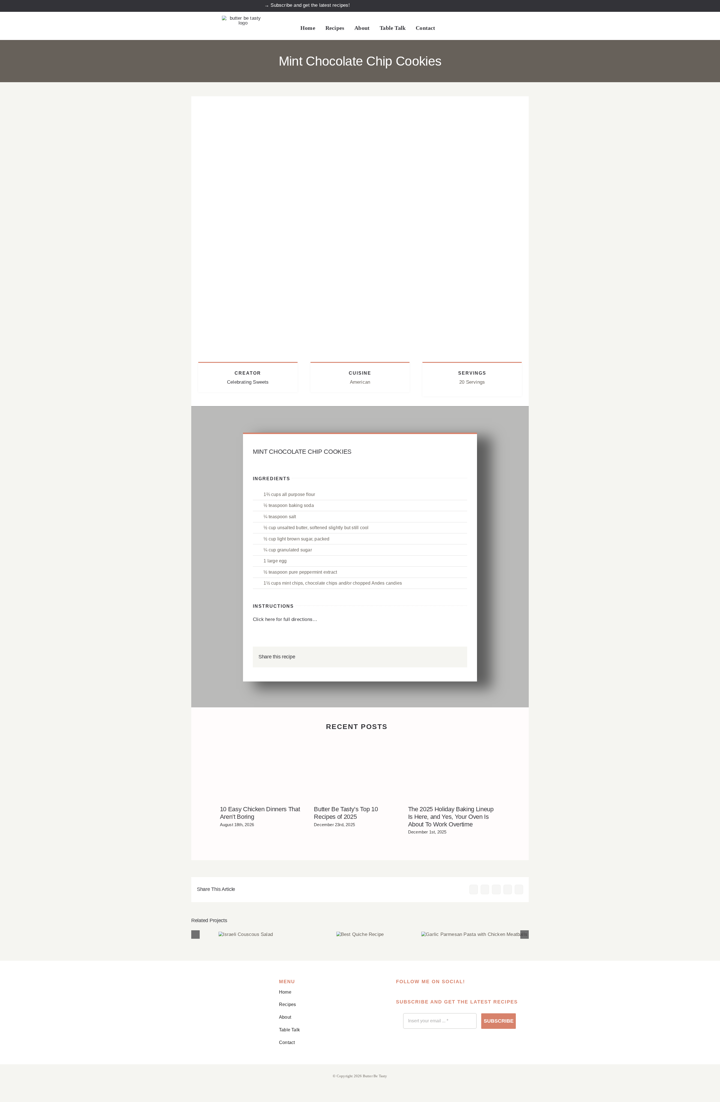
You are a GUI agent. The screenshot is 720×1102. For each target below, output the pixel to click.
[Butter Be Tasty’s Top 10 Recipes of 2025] (357, 769)
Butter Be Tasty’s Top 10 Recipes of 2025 (346, 813)
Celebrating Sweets (248, 382)
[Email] (457, 657)
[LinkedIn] (438, 657)
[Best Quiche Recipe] (360, 934)
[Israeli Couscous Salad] (246, 934)
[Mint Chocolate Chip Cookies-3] (360, 98)
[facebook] (457, 5)
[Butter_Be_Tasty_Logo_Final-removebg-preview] (243, 18)
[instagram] (470, 5)
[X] (429, 657)
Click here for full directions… (285, 619)
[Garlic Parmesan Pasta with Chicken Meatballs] (474, 934)
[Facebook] (420, 657)
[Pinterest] (448, 657)
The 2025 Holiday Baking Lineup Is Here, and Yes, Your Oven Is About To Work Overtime (451, 817)
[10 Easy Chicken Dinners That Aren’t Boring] (263, 769)
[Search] (447, 28)
